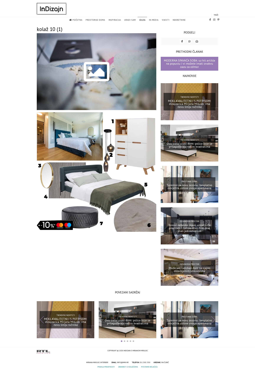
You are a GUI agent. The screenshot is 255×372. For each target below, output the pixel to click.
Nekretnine (179, 20)
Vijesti (165, 20)
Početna (77, 20)
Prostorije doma (95, 20)
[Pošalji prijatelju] (197, 41)
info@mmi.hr (123, 362)
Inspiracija (114, 20)
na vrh (215, 351)
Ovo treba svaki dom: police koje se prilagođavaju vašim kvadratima (189, 145)
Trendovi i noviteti (189, 97)
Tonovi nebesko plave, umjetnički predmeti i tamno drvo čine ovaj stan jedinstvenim (189, 228)
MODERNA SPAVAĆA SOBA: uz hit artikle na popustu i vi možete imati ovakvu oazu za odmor (189, 64)
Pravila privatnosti (106, 367)
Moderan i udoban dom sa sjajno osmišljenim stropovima (189, 269)
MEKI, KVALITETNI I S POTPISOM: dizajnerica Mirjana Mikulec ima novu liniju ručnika (189, 104)
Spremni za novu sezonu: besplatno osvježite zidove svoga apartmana (189, 186)
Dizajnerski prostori (189, 221)
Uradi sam (130, 20)
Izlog (142, 20)
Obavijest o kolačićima (128, 367)
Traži (216, 15)
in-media (153, 20)
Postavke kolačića (149, 367)
